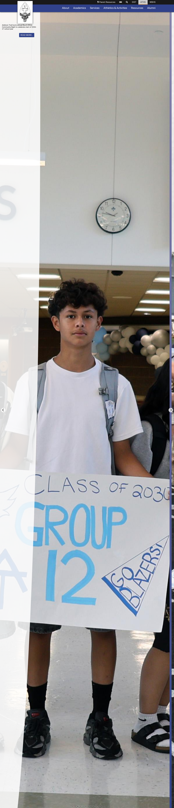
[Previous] (3, 410)
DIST (134, 2)
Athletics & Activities (115, 7)
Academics (79, 7)
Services (94, 7)
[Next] (171, 410)
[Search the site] (127, 2)
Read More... (26, 37)
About (65, 7)
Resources (137, 7)
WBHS (152, 2)
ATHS (143, 2)
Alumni (151, 7)
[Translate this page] (120, 2)
